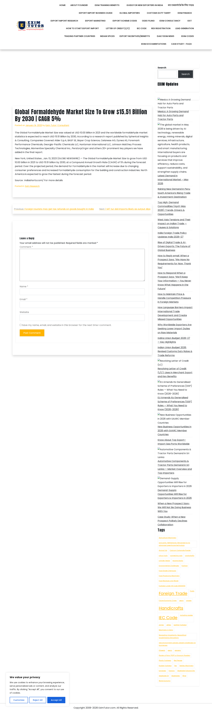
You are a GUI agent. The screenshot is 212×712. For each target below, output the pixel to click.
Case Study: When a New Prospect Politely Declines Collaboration (172, 520)
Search (186, 74)
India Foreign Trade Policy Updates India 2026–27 (172, 234)
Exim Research (32, 186)
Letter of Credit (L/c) (118, 28)
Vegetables (175, 676)
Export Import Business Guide (95, 13)
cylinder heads (164, 561)
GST (189, 20)
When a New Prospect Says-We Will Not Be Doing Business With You (174, 507)
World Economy (164, 681)
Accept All (56, 700)
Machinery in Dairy (166, 630)
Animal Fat (163, 550)
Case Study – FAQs (181, 44)
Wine (184, 676)
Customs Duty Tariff (159, 13)
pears (170, 650)
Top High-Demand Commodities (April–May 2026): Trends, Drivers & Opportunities (172, 208)
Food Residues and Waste (168, 581)
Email (23, 299)
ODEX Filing (148, 20)
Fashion (185, 566)
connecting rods (176, 556)
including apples (186, 615)
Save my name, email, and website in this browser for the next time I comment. (66, 325)
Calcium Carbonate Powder (180, 550)
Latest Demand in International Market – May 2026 (173, 179)
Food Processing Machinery (169, 576)
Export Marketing (95, 20)
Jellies (168, 625)
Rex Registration (160, 28)
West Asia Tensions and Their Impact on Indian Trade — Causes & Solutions (174, 223)
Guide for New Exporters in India (144, 5)
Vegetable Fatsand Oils (186, 671)
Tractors (172, 671)
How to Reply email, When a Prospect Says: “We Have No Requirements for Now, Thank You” (174, 261)
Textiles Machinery (186, 666)
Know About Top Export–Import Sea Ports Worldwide (174, 441)
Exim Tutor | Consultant (57, 125)
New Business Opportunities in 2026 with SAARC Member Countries (174, 430)
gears (181, 600)
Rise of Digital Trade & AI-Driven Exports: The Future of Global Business (174, 246)
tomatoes (162, 671)
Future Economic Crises (168, 600)
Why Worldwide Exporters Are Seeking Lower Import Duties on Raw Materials (175, 328)
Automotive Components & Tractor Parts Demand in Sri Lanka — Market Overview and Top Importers (175, 467)
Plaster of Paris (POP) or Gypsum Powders (174, 655)
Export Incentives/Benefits (135, 36)
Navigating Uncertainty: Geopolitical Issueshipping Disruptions (172, 636)
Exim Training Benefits (107, 5)
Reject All (38, 700)
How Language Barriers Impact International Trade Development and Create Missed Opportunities (175, 313)
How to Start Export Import (82, 28)
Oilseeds (162, 650)
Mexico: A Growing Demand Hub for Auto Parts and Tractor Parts (173, 115)
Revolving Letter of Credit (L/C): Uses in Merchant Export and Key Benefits (175, 372)
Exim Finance (185, 13)
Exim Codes (187, 36)
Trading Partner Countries (79, 36)
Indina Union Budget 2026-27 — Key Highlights (174, 340)
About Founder (79, 5)
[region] (37, 689)
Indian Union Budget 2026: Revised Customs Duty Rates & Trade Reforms (175, 351)
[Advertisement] (82, 85)
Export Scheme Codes (125, 20)
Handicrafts (171, 608)
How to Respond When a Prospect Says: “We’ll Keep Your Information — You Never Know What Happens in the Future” (174, 280)
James (161, 625)
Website (24, 312)
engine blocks (178, 561)
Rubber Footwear (165, 666)
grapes (189, 600)
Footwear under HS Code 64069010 (172, 586)
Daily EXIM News (165, 36)
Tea (175, 666)
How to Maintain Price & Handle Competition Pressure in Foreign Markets (174, 298)
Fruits (192, 591)
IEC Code (141, 28)
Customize (18, 700)
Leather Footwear (180, 625)
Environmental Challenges (169, 566)
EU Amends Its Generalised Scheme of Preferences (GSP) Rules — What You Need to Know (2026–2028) (175, 403)
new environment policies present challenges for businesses (177, 644)
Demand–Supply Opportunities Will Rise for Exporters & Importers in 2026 (175, 494)
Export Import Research (64, 20)
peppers (178, 650)
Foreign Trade (173, 593)
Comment (26, 247)
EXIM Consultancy (170, 20)
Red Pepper (178, 660)
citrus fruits (163, 556)
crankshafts (189, 556)
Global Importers (129, 13)
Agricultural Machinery (167, 538)
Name (24, 286)
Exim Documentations (153, 44)
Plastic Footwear (165, 660)
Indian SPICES (107, 36)
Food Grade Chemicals (167, 571)
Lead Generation (184, 28)
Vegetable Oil (164, 676)
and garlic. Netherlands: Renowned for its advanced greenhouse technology (174, 544)
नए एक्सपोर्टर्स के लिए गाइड (181, 5)
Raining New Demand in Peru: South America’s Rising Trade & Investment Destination (174, 192)
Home (62, 5)
